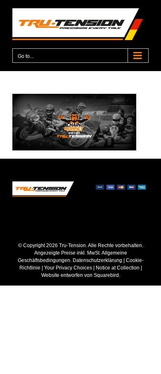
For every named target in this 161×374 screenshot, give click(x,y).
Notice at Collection (118, 268)
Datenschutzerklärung (97, 260)
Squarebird (105, 275)
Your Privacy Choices (68, 268)
